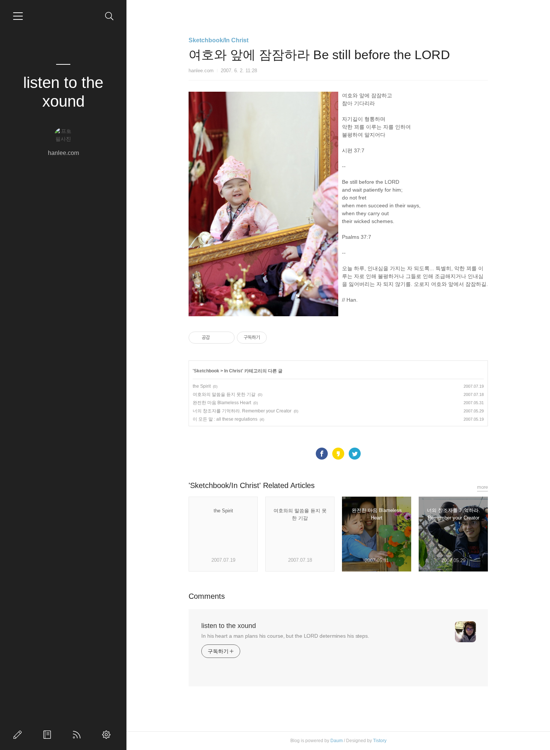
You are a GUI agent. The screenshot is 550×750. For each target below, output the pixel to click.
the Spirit (202, 386)
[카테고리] (18, 16)
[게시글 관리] (226, 337)
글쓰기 (19, 734)
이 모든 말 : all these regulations (225, 419)
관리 (108, 734)
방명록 (49, 734)
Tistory (379, 740)
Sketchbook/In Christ (218, 40)
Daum (336, 740)
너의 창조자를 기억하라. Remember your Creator (242, 411)
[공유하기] (216, 337)
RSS (78, 734)
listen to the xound (63, 92)
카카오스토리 (338, 454)
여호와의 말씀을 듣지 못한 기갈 (224, 394)
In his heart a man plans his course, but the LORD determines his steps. (285, 636)
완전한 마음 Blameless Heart (222, 402)
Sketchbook (206, 371)
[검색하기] (109, 16)
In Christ (233, 371)
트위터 (355, 454)
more (482, 487)
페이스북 (322, 454)
